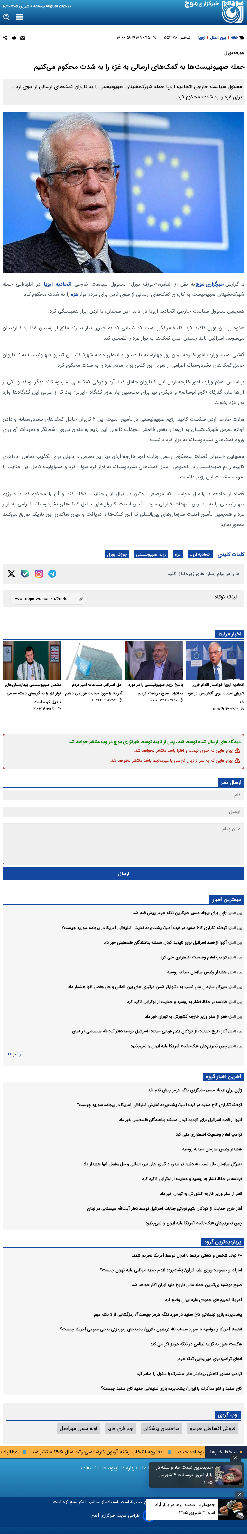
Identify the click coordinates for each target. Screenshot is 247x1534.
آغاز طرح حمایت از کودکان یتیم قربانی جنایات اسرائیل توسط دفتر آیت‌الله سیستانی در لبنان (164, 1208)
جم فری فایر (120, 1428)
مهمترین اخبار (227, 899)
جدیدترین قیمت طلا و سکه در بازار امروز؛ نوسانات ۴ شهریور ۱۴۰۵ (184, 1475)
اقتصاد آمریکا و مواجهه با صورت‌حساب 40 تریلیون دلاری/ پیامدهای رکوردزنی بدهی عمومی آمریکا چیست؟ (151, 1329)
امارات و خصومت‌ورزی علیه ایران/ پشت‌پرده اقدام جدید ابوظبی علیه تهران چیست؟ (171, 1270)
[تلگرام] (52, 573)
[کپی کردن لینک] (49, 599)
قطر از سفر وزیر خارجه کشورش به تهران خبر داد (201, 1193)
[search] (7, 17)
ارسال (123, 873)
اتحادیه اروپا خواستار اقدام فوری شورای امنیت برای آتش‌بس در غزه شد (216, 693)
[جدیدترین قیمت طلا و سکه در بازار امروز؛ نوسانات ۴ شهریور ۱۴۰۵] (229, 1475)
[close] (235, 1458)
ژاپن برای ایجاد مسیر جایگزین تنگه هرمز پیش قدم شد (195, 1090)
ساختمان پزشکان (161, 1428)
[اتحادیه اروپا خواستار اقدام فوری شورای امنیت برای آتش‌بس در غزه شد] (215, 660)
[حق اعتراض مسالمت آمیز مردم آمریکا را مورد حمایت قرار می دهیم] (93, 660)
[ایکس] (11, 573)
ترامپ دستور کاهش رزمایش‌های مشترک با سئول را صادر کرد (189, 1373)
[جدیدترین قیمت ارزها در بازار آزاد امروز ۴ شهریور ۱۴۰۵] (232, 1509)
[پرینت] (14, 39)
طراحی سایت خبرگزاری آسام (115, 1515)
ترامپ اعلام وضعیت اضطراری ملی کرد (209, 1134)
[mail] (22, 39)
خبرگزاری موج (210, 284)
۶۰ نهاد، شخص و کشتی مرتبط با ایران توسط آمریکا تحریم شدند (187, 1255)
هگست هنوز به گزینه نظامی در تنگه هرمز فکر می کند (196, 1344)
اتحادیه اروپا (57, 284)
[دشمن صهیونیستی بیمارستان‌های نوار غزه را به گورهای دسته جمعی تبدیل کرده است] (32, 660)
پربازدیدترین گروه (223, 1242)
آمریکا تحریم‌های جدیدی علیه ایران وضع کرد (203, 1299)
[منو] (19, 17)
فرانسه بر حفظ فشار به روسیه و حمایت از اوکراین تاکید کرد (192, 1178)
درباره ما (129, 1468)
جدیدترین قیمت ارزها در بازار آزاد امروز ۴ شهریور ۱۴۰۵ (185, 1508)
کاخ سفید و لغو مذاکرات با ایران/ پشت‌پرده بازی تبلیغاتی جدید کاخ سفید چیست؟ (171, 1388)
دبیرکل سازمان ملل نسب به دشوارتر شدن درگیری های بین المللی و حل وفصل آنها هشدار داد (162, 1164)
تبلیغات (89, 1468)
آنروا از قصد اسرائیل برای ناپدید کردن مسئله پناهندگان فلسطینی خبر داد (180, 1119)
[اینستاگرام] (39, 574)
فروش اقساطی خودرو (212, 1428)
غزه (74, 294)
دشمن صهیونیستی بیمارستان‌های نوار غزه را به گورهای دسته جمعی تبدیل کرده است (33, 693)
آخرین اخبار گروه (223, 1077)
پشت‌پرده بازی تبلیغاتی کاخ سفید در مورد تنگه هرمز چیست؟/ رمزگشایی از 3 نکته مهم (168, 1314)
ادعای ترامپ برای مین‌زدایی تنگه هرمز (209, 1359)
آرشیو (17, 1054)
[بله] (25, 573)
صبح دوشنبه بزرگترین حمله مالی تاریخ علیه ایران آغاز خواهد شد (187, 1285)
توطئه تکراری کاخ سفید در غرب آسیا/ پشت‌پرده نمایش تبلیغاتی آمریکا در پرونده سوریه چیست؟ (159, 1105)
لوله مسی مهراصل (78, 1428)
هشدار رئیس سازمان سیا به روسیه (212, 1149)
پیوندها (108, 1468)
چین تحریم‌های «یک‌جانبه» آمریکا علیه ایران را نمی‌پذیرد (194, 1223)
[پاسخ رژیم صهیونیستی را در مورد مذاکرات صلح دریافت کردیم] (154, 660)
